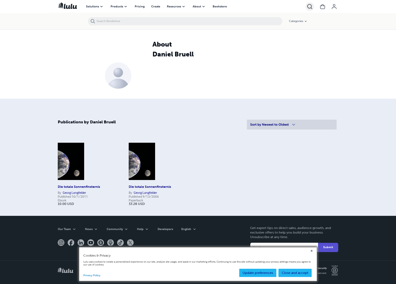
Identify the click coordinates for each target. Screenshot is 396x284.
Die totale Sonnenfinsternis (79, 187)
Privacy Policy (91, 275)
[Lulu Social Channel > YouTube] (90, 243)
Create (155, 6)
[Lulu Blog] (100, 243)
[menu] (101, 6)
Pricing (140, 6)
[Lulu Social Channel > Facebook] (71, 243)
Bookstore (220, 6)
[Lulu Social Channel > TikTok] (120, 243)
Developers (165, 229)
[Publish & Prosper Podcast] (110, 243)
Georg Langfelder (74, 192)
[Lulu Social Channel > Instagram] (61, 243)
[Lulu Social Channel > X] (130, 243)
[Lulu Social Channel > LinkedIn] (81, 243)
